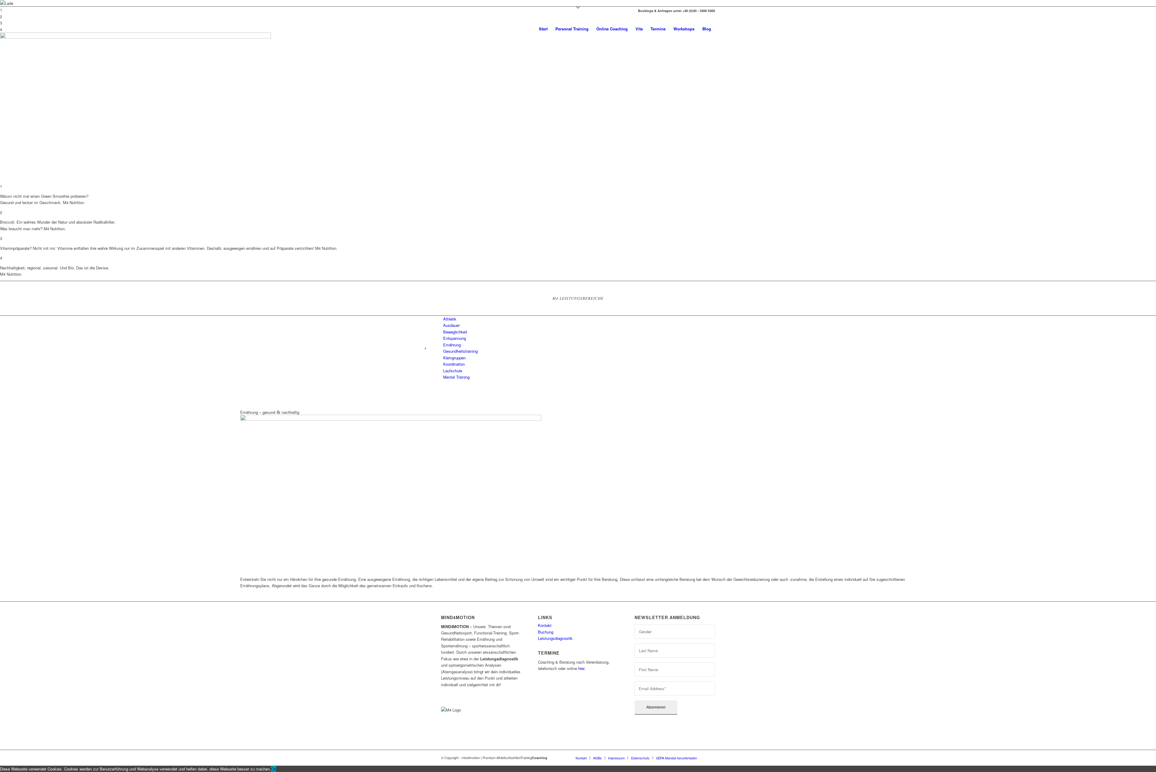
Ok (273, 769)
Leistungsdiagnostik (555, 638)
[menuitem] (543, 28)
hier (581, 668)
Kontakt (545, 625)
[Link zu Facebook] (442, 10)
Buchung (545, 632)
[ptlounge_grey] (481, 28)
